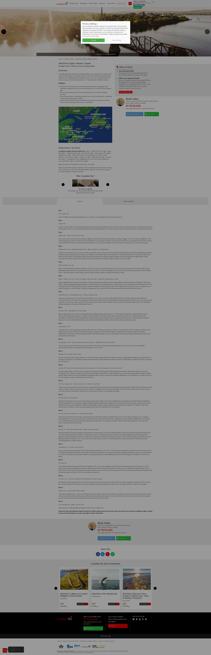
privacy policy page (93, 36)
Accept (93, 40)
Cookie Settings (116, 40)
